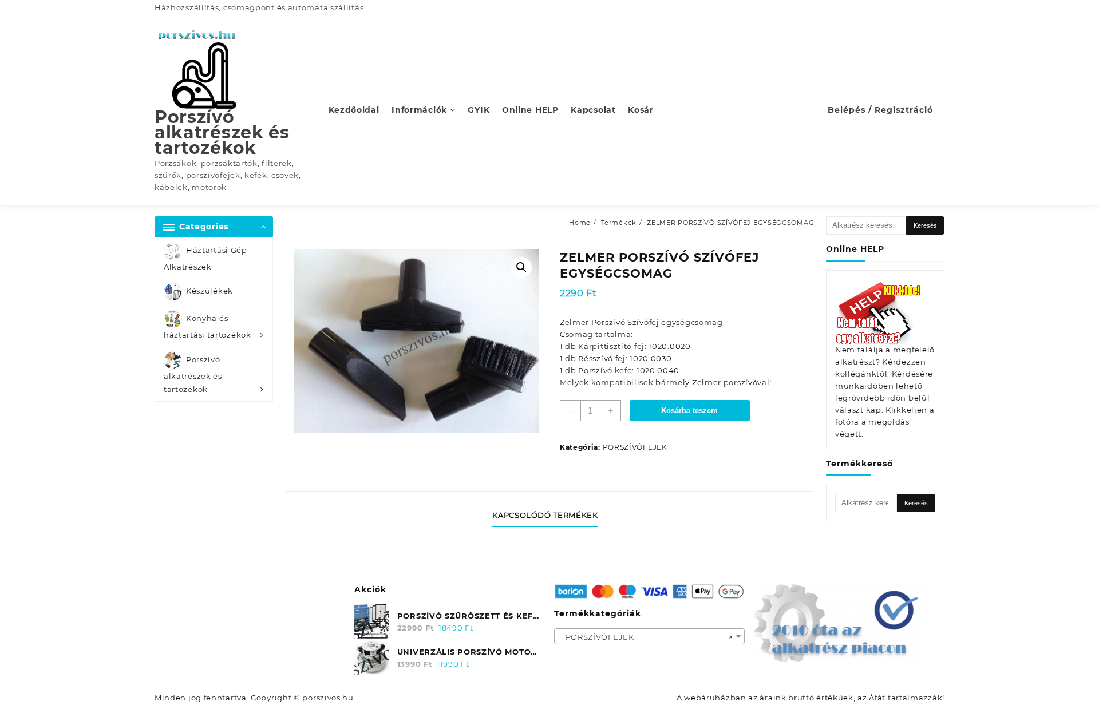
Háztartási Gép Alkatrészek (205, 258)
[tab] (549, 515)
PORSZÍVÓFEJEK (635, 447)
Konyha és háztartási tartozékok (207, 327)
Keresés (925, 225)
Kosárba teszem (689, 410)
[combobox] (649, 636)
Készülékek (209, 291)
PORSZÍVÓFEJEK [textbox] (646, 636)
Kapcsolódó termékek (545, 515)
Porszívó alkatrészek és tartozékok (222, 132)
